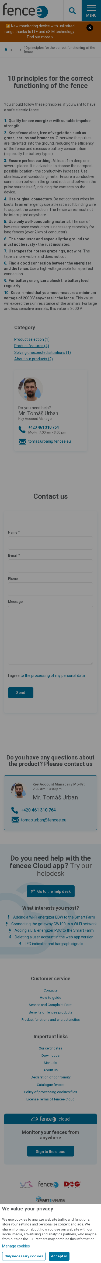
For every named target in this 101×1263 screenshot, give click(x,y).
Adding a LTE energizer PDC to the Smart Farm (54, 930)
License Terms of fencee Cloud (50, 1099)
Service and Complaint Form (50, 1005)
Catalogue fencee (50, 1085)
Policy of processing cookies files (50, 1092)
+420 (47, 430)
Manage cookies (16, 1246)
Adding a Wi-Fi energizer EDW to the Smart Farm (54, 917)
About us (50, 1070)
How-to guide (50, 998)
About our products (33, 359)
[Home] (6, 49)
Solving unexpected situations (42, 352)
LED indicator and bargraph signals (54, 944)
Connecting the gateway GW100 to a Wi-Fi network (54, 924)
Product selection (32, 339)
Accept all (59, 1256)
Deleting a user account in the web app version (54, 937)
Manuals (50, 1063)
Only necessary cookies (24, 1256)
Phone (13, 579)
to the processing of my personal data (52, 675)
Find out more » (40, 37)
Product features (31, 346)
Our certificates (50, 1048)
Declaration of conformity (51, 1077)
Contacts (51, 990)
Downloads (50, 1055)
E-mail (13, 555)
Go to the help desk (54, 891)
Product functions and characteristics (51, 1020)
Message (15, 602)
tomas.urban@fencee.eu (49, 441)
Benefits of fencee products (50, 1012)
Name (12, 532)
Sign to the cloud (50, 1152)
